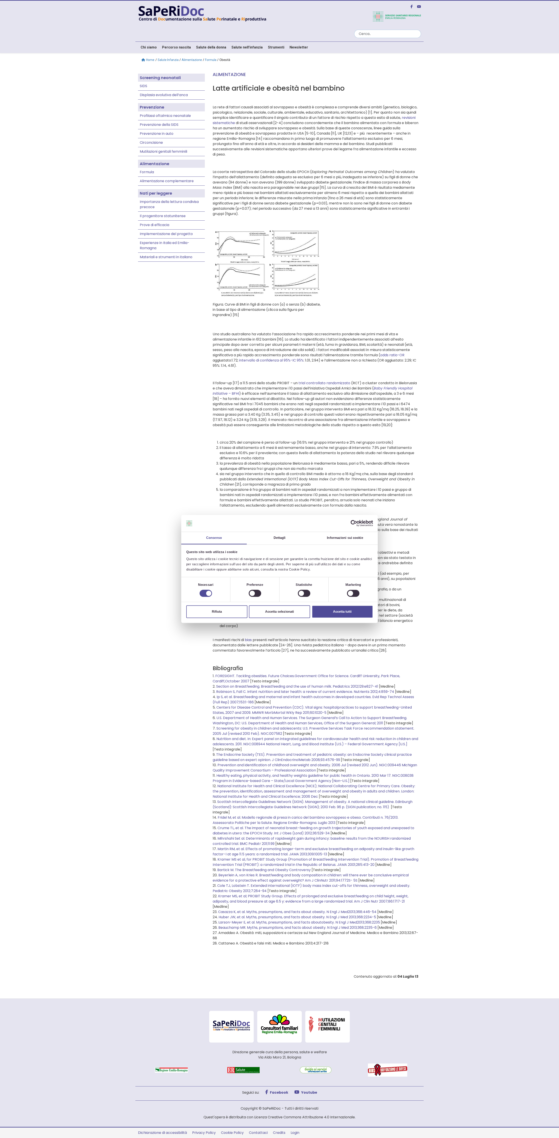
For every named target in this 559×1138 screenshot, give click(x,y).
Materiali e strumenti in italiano (166, 256)
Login (295, 1132)
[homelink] (243, 13)
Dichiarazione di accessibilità (162, 1132)
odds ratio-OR (392, 355)
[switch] (255, 593)
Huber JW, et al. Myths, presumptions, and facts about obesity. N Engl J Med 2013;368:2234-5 (297, 917)
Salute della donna (211, 47)
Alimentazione (192, 60)
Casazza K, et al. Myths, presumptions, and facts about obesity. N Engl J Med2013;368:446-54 (297, 911)
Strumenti (276, 47)
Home (150, 60)
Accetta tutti (342, 611)
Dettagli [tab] (280, 538)
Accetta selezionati (279, 611)
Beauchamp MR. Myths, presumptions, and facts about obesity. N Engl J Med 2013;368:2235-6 (297, 927)
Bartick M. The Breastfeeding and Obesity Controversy (264, 869)
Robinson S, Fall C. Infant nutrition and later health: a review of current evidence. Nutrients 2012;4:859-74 (305, 691)
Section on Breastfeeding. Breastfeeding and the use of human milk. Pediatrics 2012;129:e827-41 (297, 686)
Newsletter (299, 47)
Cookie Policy (232, 1132)
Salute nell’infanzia (247, 47)
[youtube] (417, 6)
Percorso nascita (176, 47)
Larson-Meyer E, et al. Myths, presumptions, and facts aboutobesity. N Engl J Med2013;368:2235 (299, 922)
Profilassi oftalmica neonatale (165, 115)
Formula (210, 60)
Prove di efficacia (154, 224)
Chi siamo (149, 47)
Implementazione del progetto (166, 233)
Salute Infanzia (168, 60)
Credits (279, 1132)
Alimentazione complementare (167, 180)
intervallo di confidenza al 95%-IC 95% (271, 360)
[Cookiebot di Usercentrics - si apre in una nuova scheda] (354, 523)
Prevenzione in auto (156, 133)
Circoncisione (151, 142)
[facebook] (410, 6)
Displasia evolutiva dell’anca (164, 94)
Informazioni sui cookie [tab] (345, 538)
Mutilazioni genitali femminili (163, 151)
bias (248, 639)
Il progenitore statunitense (163, 215)
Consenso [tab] (214, 538)
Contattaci (258, 1132)
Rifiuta (217, 611)
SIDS (143, 85)
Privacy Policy (204, 1132)
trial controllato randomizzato (324, 383)
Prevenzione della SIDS (159, 124)
